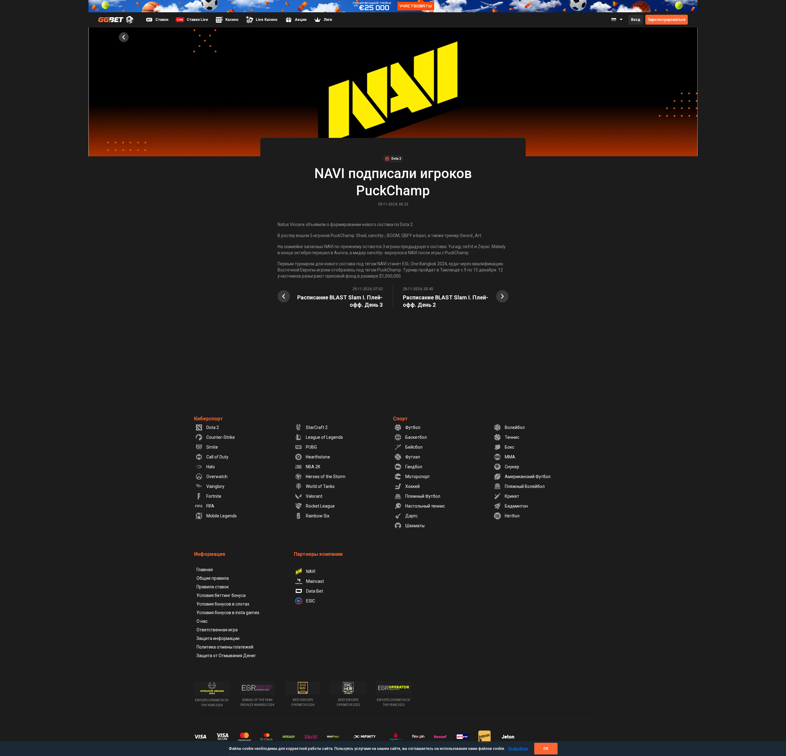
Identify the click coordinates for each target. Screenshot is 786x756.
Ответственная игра (217, 629)
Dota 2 (212, 427)
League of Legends (324, 437)
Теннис (512, 437)
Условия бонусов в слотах (222, 604)
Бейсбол (413, 447)
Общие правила (212, 578)
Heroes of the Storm (325, 476)
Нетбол (512, 515)
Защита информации (217, 638)
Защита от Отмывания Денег (226, 655)
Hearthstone (318, 456)
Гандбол (413, 466)
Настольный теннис (425, 506)
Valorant (314, 496)
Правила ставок (212, 586)
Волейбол (515, 427)
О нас (202, 621)
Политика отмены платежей (224, 647)
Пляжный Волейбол (525, 486)
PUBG (311, 447)
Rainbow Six (317, 515)
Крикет (512, 496)
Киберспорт (208, 419)
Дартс (411, 515)
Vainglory (215, 486)
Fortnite (213, 496)
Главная (204, 569)
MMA (510, 456)
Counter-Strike (220, 437)
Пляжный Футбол (422, 496)
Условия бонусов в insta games (227, 612)
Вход (635, 20)
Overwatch (217, 476)
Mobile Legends (221, 515)
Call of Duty (217, 456)
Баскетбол (416, 437)
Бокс (509, 447)
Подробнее (518, 748)
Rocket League (320, 506)
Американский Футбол (528, 476)
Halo (210, 466)
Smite (212, 447)
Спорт (400, 419)
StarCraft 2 (317, 427)
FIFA (210, 506)
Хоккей (412, 486)
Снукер (512, 466)
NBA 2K (313, 466)
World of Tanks (320, 486)
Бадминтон (516, 506)
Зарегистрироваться (666, 20)
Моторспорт (417, 476)
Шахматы (415, 525)
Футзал (412, 456)
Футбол (412, 427)
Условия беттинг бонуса (221, 595)
